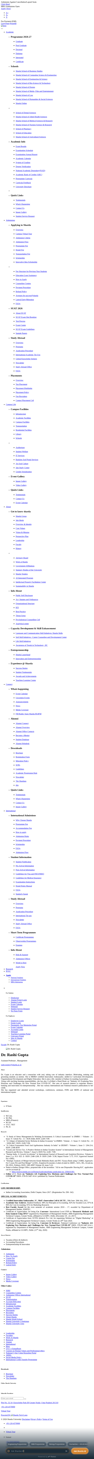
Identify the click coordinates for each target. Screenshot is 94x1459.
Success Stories (22, 668)
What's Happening (23, 204)
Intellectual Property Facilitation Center (31, 582)
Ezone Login (16, 1023)
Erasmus (19, 945)
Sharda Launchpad (23, 655)
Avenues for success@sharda (27, 296)
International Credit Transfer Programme (21, 1360)
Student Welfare (22, 452)
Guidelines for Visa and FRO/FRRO (30, 874)
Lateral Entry (11, 1265)
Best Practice (21, 612)
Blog (8, 1346)
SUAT (8, 1297)
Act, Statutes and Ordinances (27, 599)
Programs (19, 347)
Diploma (19, 53)
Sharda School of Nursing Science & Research (34, 125)
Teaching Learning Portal (20, 1034)
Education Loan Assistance (26, 275)
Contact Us (20, 208)
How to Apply (21, 279)
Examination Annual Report (26, 154)
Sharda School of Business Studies (29, 71)
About (8, 507)
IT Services (20, 456)
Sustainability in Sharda (25, 586)
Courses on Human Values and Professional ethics (25, 1351)
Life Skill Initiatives (23, 641)
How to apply (21, 832)
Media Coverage (22, 710)
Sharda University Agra (15, 1324)
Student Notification (23, 862)
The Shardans (21, 781)
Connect (9, 684)
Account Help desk (13, 1302)
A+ (7, 13)
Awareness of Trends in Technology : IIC (32, 645)
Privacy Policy (36, 1419)
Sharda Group (21, 516)
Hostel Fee (20, 250)
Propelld (13, 23)
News (18, 706)
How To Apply (12, 1256)
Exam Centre (21, 325)
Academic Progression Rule (26, 773)
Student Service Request (25, 216)
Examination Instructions (25, 882)
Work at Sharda (22, 562)
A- (7, 15)
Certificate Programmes (25, 937)
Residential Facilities (24, 430)
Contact (14, 1040)
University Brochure (23, 187)
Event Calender (17, 1027)
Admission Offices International (18, 1295)
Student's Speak (22, 894)
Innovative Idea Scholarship (26, 262)
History (18, 548)
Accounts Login (17, 1029)
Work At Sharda (12, 1338)
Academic (10, 32)
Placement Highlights (24, 388)
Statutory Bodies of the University (29, 570)
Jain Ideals (20, 520)
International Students (18, 980)
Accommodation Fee (24, 828)
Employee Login (17, 1021)
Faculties (9, 1335)
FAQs (18, 304)
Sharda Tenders (22, 574)
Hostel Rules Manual (24, 886)
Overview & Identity (24, 524)
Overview (19, 230)
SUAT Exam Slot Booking (26, 317)
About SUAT (21, 313)
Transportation (21, 426)
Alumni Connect (22, 723)
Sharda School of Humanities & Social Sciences (34, 99)
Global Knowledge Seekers (26, 359)
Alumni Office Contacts (25, 731)
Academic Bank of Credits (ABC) (29, 175)
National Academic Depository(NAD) (30, 171)
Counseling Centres (23, 283)
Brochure (19, 753)
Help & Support (22, 955)
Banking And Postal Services (27, 460)
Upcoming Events (23, 698)
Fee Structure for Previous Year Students (31, 271)
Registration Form (23, 757)
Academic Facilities (23, 418)
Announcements (22, 702)
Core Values (20, 528)
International (11, 811)
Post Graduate (21, 45)
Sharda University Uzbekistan (17, 1321)
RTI (17, 608)
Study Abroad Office (24, 367)
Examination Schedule (24, 150)
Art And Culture (22, 464)
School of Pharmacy (23, 129)
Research (9, 969)
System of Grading (23, 162)
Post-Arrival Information (25, 870)
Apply (8, 975)
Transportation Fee (23, 254)
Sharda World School (14, 1319)
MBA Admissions (17, 982)
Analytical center (22, 624)
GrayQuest (5, 23)
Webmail (14, 1007)
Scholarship (20, 258)
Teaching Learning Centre (26, 680)
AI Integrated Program (24, 578)
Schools (19, 438)
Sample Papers (21, 333)
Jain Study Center (22, 468)
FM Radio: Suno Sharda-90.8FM (28, 714)
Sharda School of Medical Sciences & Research (34, 121)
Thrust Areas (21, 616)
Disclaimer (26, 1419)
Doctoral (19, 49)
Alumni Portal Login (19, 1000)
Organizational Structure (25, 603)
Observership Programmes (26, 941)
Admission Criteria (23, 238)
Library (18, 434)
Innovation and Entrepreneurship (28, 659)
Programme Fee (22, 246)
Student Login (16, 1002)
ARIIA (8, 1355)
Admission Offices (23, 959)
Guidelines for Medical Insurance (28, 878)
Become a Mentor (22, 735)
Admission (10, 1254)
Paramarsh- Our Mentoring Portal (24, 1025)
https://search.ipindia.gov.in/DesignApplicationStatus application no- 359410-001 (43, 1172)
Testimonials (20, 200)
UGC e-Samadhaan (13, 1349)
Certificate (20, 62)
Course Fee (10, 1258)
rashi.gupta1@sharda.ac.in (11, 1065)
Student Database (22, 739)
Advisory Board (22, 558)
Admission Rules (22, 836)
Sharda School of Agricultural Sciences (31, 137)
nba (17, 785)
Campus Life (11, 404)
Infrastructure (21, 414)
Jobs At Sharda (16, 1038)
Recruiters (10, 1313)
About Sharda (11, 1317)
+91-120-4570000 (8, 1407)
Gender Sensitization (24, 472)
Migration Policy (22, 761)
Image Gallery (21, 212)
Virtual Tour (5, 1411)
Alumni (9, 1342)
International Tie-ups (24, 916)
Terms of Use (47, 1419)
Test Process (20, 321)
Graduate (19, 41)
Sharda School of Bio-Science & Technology (33, 83)
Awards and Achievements (26, 676)
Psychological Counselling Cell (28, 620)
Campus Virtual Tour (24, 234)
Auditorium (20, 448)
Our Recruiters (21, 396)
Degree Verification (23, 167)
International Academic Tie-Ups (28, 355)
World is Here (21, 963)
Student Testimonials (24, 672)
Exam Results (21, 146)
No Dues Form (16, 1011)
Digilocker (15, 998)
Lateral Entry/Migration (25, 300)
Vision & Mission (22, 532)
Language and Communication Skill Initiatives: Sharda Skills (39, 633)
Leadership (20, 540)
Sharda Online (21, 103)
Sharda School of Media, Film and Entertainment (34, 91)
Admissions (10, 220)
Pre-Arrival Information (25, 866)
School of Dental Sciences (26, 113)
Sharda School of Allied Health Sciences (31, 117)
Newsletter (20, 363)
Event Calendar (22, 503)
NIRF (8, 1291)
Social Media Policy (13, 1357)
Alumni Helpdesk (22, 743)
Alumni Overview (23, 727)
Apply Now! (6, 9)
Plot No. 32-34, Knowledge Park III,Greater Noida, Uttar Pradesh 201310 (29, 1403)
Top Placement (21, 384)
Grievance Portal (17, 1036)
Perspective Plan (22, 536)
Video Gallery (21, 485)
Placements (10, 1310)
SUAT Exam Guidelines (25, 329)
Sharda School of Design (25, 87)
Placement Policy (22, 392)
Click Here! (5, 4)
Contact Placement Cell (25, 400)
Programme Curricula (24, 179)
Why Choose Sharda (24, 820)
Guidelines (20, 769)
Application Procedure (24, 351)
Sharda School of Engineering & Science (31, 79)
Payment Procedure (23, 287)
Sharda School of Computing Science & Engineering (36, 75)
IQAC (8, 971)
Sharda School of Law (24, 95)
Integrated (19, 58)
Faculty (18, 544)
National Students (17, 978)
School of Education (23, 133)
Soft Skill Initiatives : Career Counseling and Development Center (41, 637)
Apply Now (20, 967)
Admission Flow (22, 242)
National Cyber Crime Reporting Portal (21, 1353)
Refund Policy (21, 292)
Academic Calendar (23, 158)
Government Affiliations (25, 566)
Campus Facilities (22, 422)
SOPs (18, 765)
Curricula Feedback (23, 183)
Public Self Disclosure (24, 595)
